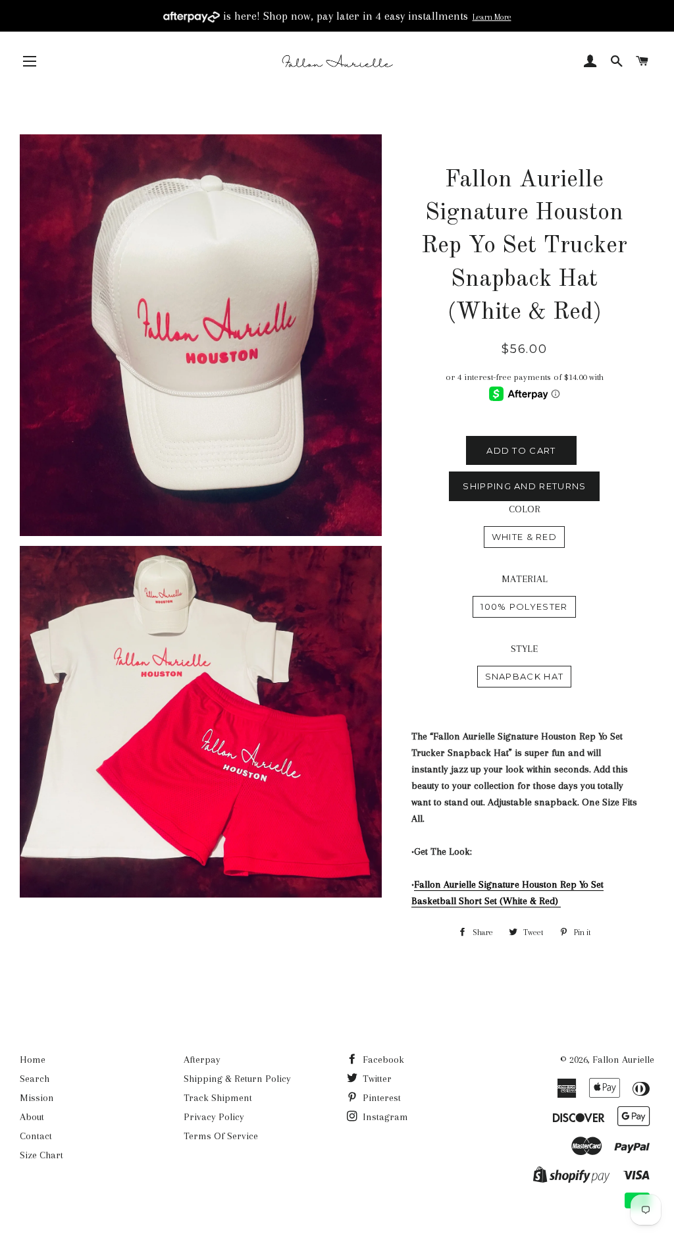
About (32, 1117)
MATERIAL (525, 579)
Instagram (384, 1117)
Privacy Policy (214, 1117)
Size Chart (41, 1155)
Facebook (382, 1059)
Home (32, 1059)
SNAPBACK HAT (524, 676)
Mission (37, 1098)
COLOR (524, 509)
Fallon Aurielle (623, 1059)
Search (34, 1079)
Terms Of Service (221, 1136)
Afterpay (202, 1059)
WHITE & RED (524, 536)
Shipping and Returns (524, 486)
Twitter (376, 1079)
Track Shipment (218, 1098)
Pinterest (380, 1098)
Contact (36, 1136)
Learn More (492, 17)
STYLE (524, 649)
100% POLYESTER (523, 606)
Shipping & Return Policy (237, 1079)
